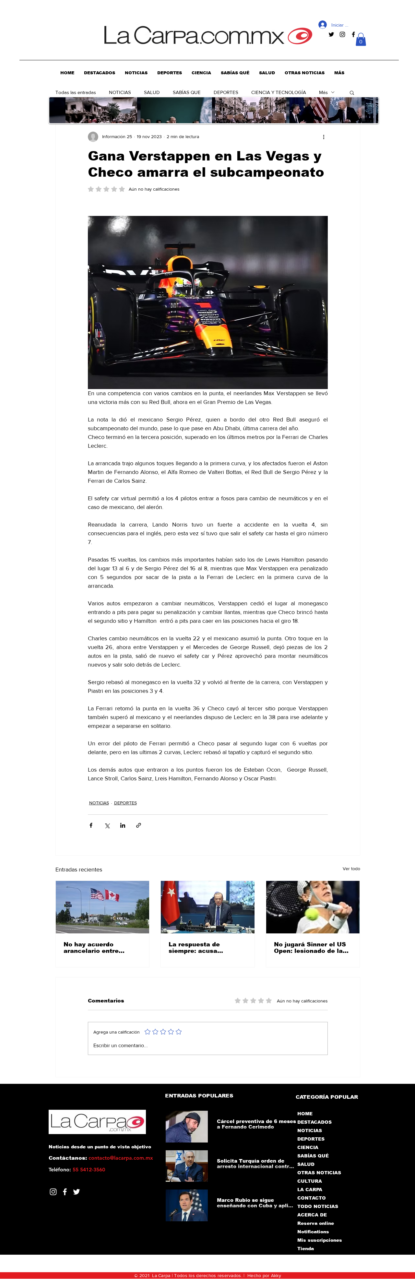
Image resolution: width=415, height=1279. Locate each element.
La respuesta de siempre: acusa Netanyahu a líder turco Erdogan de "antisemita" (207, 947)
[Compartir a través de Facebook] (91, 825)
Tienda (305, 1248)
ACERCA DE (312, 1214)
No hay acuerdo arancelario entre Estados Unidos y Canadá (91, 947)
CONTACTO (311, 1198)
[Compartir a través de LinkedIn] (123, 825)
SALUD (152, 92)
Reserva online (315, 1223)
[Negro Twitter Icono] (331, 34)
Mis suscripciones (319, 1240)
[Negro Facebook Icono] (353, 34)
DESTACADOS (314, 1122)
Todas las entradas (75, 92)
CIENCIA (307, 1147)
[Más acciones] (324, 137)
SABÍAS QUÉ (313, 1155)
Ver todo (351, 868)
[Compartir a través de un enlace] (139, 825)
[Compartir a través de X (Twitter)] (107, 825)
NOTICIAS (120, 92)
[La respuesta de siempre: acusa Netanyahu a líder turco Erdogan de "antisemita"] (208, 907)
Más (323, 92)
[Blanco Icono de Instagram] (53, 1191)
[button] (360, 39)
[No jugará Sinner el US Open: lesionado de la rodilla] (313, 907)
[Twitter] (76, 1191)
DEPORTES (226, 92)
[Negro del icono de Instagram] (342, 34)
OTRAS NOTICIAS (319, 1172)
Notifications (313, 1231)
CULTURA (309, 1181)
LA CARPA (309, 1189)
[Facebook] (64, 1191)
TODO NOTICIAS (317, 1206)
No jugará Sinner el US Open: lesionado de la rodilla (310, 947)
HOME (305, 1113)
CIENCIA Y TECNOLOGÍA (278, 92)
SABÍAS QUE (187, 92)
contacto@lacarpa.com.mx (121, 1158)
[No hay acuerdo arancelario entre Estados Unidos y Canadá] (102, 907)
